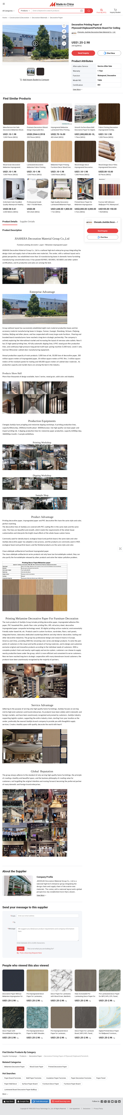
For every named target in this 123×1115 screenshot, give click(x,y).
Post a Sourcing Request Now (29, 953)
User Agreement (74, 1108)
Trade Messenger (40, 1101)
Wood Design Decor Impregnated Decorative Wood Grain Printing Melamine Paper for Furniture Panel (83, 166)
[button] (3, 3)
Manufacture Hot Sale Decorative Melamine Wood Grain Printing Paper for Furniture (13, 128)
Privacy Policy (98, 1108)
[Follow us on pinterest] (116, 1101)
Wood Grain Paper (36, 1066)
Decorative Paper (56, 17)
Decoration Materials (39, 17)
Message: (12, 928)
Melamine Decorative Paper (14, 1066)
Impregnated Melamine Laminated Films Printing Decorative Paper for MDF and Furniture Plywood (60, 128)
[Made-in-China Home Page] (61, 4)
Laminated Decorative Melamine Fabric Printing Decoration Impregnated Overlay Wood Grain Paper (36, 166)
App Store (8, 1101)
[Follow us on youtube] (112, 1101)
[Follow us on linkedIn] (119, 1101)
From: (13, 916)
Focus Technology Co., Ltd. (45, 1108)
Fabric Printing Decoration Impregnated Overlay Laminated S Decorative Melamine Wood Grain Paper (109, 128)
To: (14, 922)
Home (4, 17)
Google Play (23, 1101)
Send (20, 948)
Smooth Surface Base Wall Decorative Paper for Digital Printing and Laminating (85, 128)
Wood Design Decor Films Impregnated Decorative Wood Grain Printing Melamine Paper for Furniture (107, 166)
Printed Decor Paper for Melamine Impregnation (83, 203)
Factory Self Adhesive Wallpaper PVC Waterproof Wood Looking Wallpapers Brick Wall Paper (108, 203)
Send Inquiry (83, 53)
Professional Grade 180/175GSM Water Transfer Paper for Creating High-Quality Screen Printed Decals (37, 203)
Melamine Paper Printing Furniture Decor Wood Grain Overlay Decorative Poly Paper (61, 166)
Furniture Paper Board (72, 1084)
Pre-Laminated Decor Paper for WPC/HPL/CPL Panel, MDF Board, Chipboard (109, 996)
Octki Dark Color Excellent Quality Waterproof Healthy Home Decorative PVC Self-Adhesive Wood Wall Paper (13, 203)
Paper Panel (100, 1078)
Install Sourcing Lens (62, 1101)
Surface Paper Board (29, 1084)
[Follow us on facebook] (102, 1101)
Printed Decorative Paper (57, 1066)
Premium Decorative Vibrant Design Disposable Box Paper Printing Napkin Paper (37, 128)
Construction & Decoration (19, 17)
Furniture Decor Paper (51, 1084)
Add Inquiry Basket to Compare (36, 79)
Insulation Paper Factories (56, 1078)
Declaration (86, 1108)
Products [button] (24, 10)
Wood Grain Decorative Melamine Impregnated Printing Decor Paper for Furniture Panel (12, 166)
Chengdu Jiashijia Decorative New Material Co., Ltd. (96, 32)
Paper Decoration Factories (81, 1078)
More (4, 1094)
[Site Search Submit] (89, 10)
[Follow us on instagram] (109, 1101)
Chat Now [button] (111, 53)
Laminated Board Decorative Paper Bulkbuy (20, 1089)
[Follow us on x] (105, 1101)
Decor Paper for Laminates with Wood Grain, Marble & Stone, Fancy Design (61, 996)
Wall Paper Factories (33, 1078)
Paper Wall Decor (10, 1084)
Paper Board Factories (12, 1078)
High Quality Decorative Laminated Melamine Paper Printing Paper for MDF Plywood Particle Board (61, 203)
